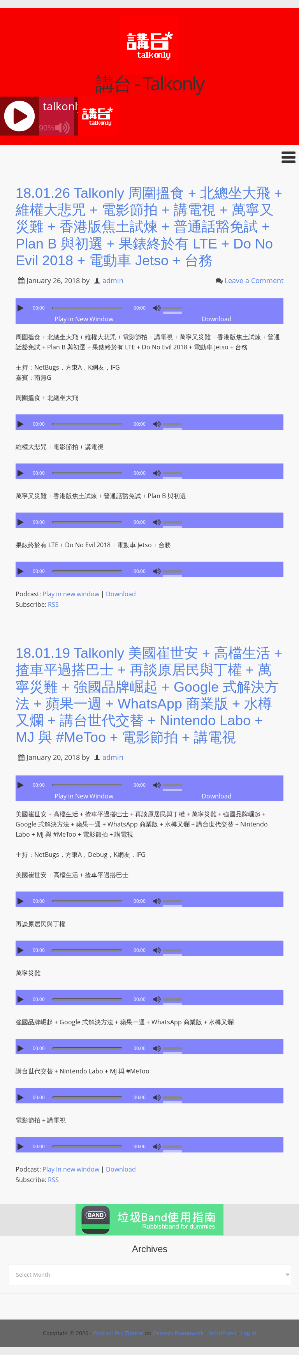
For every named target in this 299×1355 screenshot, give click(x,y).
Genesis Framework (178, 1333)
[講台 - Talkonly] (149, 69)
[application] (149, 306)
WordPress (222, 1333)
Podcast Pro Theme (118, 1333)
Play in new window (70, 594)
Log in (249, 1333)
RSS (53, 604)
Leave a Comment (254, 280)
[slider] (174, 307)
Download (217, 319)
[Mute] (157, 308)
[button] (149, 157)
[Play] (21, 308)
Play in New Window (84, 319)
